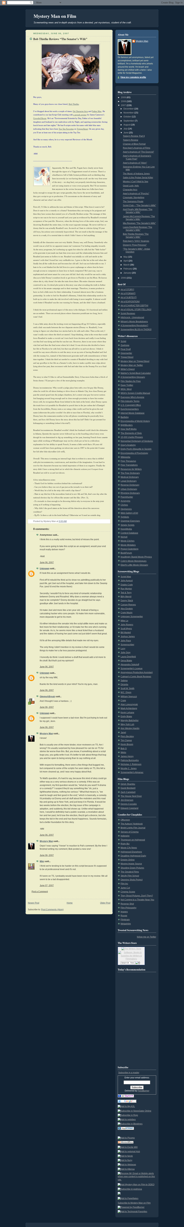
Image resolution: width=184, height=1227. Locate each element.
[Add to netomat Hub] (129, 1151)
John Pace (126, 641)
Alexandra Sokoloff (130, 664)
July (125, 129)
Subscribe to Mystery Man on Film (134, 1203)
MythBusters (127, 425)
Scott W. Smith (127, 688)
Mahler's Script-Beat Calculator (136, 373)
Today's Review (130, 140)
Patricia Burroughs (130, 760)
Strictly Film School (130, 876)
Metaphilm (126, 924)
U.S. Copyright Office (131, 405)
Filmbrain (125, 920)
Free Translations (129, 465)
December (128, 109)
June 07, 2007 (47, 885)
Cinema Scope (128, 892)
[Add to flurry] (125, 1160)
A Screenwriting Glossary (133, 377)
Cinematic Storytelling (133, 197)
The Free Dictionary (130, 473)
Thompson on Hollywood (133, 840)
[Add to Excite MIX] (128, 1147)
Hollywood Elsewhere (131, 852)
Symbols (125, 517)
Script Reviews (128, 313)
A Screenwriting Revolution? (134, 325)
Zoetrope (125, 345)
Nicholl (124, 537)
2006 (123, 278)
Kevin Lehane (127, 712)
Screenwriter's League (131, 668)
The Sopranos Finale (133, 201)
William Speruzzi (129, 696)
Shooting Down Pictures (132, 868)
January (127, 273)
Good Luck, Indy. (131, 186)
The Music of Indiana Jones (136, 174)
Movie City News (129, 848)
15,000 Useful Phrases (132, 437)
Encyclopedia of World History (135, 421)
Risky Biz (125, 844)
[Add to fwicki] (125, 1156)
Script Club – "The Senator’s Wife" (139, 205)
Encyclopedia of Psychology (134, 453)
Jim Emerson (127, 800)
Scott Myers (126, 629)
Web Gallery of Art (129, 513)
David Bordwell (128, 788)
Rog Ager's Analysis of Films (136, 148)
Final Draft (126, 349)
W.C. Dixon (126, 692)
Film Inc (124, 884)
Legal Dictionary (129, 481)
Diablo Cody (127, 585)
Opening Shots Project (131, 880)
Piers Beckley (127, 736)
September (129, 121)
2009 (123, 97)
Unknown (44, 568)
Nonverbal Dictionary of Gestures (137, 441)
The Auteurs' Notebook (132, 824)
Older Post (105, 903)
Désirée (124, 684)
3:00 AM (63, 521)
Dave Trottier (127, 385)
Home (70, 903)
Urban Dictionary (129, 489)
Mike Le (124, 621)
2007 (123, 105)
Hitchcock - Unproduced (132, 317)
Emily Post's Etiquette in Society (136, 449)
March (126, 265)
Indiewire (125, 836)
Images (124, 912)
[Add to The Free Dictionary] (126, 1129)
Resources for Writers (131, 469)
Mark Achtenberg (129, 708)
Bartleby (125, 417)
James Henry (127, 756)
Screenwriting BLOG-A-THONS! (136, 329)
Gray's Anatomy (128, 445)
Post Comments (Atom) (52, 909)
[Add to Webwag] (127, 1165)
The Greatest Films (130, 872)
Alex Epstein (127, 609)
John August (127, 581)
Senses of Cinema (130, 832)
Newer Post (33, 903)
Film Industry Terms (130, 401)
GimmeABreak (47, 696)
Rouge (124, 916)
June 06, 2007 (47, 562)
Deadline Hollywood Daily (133, 856)
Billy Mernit (126, 597)
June (126, 133)
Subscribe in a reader (128, 1073)
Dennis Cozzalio (129, 804)
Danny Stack (127, 600)
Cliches (124, 505)
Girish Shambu (128, 784)
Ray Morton (126, 589)
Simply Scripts (127, 525)
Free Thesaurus (128, 461)
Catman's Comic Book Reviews (136, 677)
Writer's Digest (128, 369)
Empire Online (128, 860)
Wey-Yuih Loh (127, 724)
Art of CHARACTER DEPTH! (134, 306)
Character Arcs (130, 190)
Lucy (123, 648)
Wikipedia (125, 457)
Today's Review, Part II (134, 136)
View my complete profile (133, 77)
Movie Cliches (127, 541)
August (127, 125)
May (125, 257)
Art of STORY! (127, 290)
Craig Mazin (126, 613)
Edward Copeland (129, 808)
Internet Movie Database (132, 413)
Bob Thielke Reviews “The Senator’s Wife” (60, 39)
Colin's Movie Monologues (133, 561)
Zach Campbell (128, 792)
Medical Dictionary (130, 477)
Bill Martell (126, 632)
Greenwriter (126, 353)
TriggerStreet (127, 357)
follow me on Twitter (146, 937)
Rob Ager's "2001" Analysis (136, 241)
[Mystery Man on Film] (126, 1097)
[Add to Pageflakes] (128, 1198)
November (128, 113)
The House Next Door (131, 796)
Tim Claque (126, 740)
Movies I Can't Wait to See (135, 181)
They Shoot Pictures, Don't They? (137, 896)
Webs (123, 752)
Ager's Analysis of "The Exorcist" (138, 152)
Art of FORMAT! (128, 293)
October (127, 117)
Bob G (124, 748)
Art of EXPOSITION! (130, 302)
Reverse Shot (127, 904)
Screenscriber (127, 645)
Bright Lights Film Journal (133, 828)
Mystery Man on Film (55, 16)
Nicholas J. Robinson (131, 764)
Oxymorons (126, 509)
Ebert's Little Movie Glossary (134, 565)
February (128, 269)
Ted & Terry (126, 593)
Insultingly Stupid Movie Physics (136, 557)
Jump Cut (125, 888)
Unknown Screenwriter (132, 616)
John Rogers (127, 625)
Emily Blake (126, 716)
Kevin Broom (127, 744)
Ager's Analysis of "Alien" (135, 163)
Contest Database (129, 533)
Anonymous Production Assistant (137, 672)
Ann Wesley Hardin (130, 728)
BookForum (126, 553)
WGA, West (126, 389)
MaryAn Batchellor (130, 720)
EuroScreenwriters (130, 409)
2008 (123, 101)
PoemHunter (127, 497)
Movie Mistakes (128, 545)
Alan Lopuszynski (129, 704)
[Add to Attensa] (126, 1169)
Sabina (124, 680)
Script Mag (126, 577)
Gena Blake (126, 661)
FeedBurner (143, 1091)
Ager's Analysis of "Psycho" (136, 194)
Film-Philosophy (128, 908)
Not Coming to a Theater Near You (137, 900)
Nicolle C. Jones (129, 768)
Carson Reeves (128, 605)
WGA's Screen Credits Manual (135, 393)
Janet (123, 732)
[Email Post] (67, 521)
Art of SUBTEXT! (129, 297)
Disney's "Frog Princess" (135, 245)
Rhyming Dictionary (130, 493)
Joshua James (128, 636)
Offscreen (125, 820)
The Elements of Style (131, 433)
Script (123, 341)
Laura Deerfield (128, 657)
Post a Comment (40, 891)
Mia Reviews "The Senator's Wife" (139, 223)
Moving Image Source (131, 864)
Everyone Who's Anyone (132, 397)
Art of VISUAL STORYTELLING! (136, 309)
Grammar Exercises (130, 521)
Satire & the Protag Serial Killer (138, 178)
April (125, 261)
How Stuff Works (129, 429)
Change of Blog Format (134, 144)
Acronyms (125, 501)
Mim (42, 861)
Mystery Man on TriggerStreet (135, 361)
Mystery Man (46, 733)
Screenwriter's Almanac (132, 772)
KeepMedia (126, 529)
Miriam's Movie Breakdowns (134, 322)
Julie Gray (125, 652)
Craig (123, 700)
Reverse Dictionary (130, 485)
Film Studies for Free (131, 381)
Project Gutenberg (129, 549)
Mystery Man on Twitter (132, 365)
